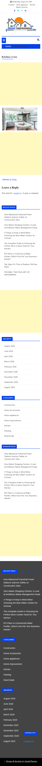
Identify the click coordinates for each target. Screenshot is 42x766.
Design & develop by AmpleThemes (21, 761)
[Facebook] (15, 11)
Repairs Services (22, 7)
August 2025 (9, 387)
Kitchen (32, 5)
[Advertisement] (21, 83)
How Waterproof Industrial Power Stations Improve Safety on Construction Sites (18, 217)
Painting (7, 431)
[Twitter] (18, 11)
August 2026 (9, 346)
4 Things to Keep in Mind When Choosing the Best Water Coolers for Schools (19, 235)
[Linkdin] (25, 11)
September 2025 (11, 382)
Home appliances (22, 5)
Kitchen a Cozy (9, 179)
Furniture (11, 5)
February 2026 (10, 367)
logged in (17, 193)
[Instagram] (22, 11)
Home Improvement (12, 421)
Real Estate (9, 436)
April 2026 (8, 356)
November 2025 (11, 377)
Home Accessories (12, 410)
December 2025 (11, 372)
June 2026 (8, 351)
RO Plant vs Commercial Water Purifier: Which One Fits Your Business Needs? (20, 256)
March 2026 (9, 361)
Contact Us (29, 741)
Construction (9, 405)
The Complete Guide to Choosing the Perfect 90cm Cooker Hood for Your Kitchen (19, 246)
